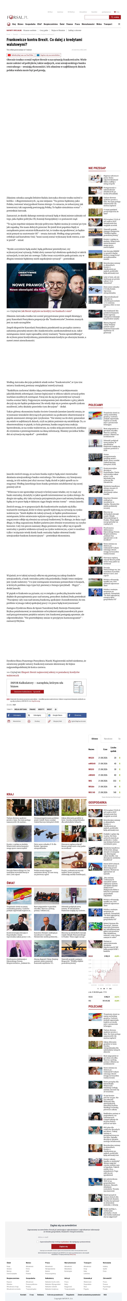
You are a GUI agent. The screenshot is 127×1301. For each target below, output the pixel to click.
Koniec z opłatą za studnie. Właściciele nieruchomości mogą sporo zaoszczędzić (17, 846)
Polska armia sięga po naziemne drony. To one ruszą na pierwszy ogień (46, 872)
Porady (105, 1289)
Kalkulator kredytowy (51, 1289)
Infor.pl (67, 1278)
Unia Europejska (12, 1273)
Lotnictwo (87, 1273)
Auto (85, 1286)
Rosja (8, 1266)
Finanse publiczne (31, 1284)
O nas (32, 1295)
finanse (32, 709)
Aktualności (29, 1266)
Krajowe (9, 1282)
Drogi (85, 1269)
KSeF (27, 1271)
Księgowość (68, 1286)
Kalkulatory (49, 1278)
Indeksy (105, 1266)
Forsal (8, 34)
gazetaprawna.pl (106, 12)
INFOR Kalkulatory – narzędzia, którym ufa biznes (37, 684)
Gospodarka (30, 1278)
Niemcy (9, 1271)
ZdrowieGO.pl (83, 12)
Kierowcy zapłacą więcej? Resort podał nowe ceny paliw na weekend (74, 846)
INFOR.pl (50, 12)
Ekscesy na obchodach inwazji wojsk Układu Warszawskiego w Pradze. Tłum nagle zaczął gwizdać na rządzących (74, 935)
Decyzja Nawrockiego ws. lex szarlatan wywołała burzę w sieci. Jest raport (18, 872)
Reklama (40, 1295)
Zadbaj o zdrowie (74, 30)
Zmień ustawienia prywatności (89, 1295)
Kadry (66, 1284)
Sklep (117, 12)
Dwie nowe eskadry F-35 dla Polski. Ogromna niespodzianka (45, 846)
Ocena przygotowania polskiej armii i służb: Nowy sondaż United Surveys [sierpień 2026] (46, 820)
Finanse (28, 1273)
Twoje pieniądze (31, 1289)
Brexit (49, 709)
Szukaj (116, 17)
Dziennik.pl (88, 1278)
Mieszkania (68, 1269)
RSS (105, 1295)
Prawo (66, 1282)
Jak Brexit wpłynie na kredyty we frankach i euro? (46, 311)
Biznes (28, 1263)
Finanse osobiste (29, 30)
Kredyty (28, 1286)
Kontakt (23, 1295)
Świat (9, 1263)
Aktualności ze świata (13, 1289)
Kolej (85, 1271)
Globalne (9, 1284)
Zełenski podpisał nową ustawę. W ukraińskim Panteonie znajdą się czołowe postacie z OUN (73, 909)
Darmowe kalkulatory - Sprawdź (27, 692)
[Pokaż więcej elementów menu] (119, 24)
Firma (28, 1269)
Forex (104, 1271)
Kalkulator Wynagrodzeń (53, 1284)
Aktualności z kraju (13, 1286)
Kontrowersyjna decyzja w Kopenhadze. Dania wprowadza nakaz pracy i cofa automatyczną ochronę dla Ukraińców (19, 935)
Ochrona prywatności (55, 1295)
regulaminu (64, 1242)
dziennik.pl (60, 12)
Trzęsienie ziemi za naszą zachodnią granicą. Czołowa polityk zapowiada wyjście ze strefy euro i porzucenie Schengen (18, 909)
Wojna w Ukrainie (58, 30)
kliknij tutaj (73, 1254)
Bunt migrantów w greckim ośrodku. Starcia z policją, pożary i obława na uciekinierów (45, 909)
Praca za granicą (50, 1273)
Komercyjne (68, 1271)
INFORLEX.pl (71, 12)
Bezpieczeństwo (13, 1278)
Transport (87, 1263)
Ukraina (9, 1269)
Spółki (105, 1269)
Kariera (47, 1271)
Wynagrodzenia (50, 1269)
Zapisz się (63, 1246)
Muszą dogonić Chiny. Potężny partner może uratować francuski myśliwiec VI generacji (46, 961)
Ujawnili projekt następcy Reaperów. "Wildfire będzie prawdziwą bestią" (72, 961)
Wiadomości (87, 1282)
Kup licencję (36, 701)
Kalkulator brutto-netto (52, 1282)
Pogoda (86, 1289)
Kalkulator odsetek (51, 1286)
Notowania (107, 1263)
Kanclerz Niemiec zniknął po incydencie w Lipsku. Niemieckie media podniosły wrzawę (45, 935)
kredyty (41, 709)
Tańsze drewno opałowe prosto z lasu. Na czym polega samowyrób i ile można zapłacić (18, 820)
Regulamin (70, 1295)
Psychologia (107, 1286)
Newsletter (94, 12)
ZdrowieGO (107, 1278)
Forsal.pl (15, 34)
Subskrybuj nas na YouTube (22, 55)
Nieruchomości (70, 1263)
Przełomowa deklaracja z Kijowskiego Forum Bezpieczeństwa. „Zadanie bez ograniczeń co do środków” (19, 961)
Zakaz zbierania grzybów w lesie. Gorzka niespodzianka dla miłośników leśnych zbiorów (73, 820)
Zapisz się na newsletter (50, 55)
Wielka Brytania (20, 709)
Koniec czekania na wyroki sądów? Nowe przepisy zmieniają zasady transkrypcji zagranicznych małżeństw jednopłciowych (74, 872)
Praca (47, 1263)
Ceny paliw (44, 30)
